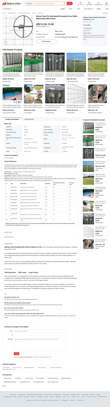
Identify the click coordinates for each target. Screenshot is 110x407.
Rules (107, 9)
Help (78, 9)
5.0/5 (88, 25)
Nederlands (58, 396)
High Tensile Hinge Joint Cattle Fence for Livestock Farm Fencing (100, 215)
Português (26, 396)
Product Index (84, 394)
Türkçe (88, 396)
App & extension (88, 9)
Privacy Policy (80, 400)
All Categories (7, 9)
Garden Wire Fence (25, 382)
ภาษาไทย (83, 396)
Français (33, 396)
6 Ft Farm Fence (42, 367)
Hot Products (13, 394)
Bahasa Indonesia (102, 396)
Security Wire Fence (38, 382)
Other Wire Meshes (29, 367)
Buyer (70, 9)
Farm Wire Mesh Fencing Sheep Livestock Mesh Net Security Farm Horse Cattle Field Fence (100, 124)
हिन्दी (78, 396)
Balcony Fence (17, 367)
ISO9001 (64, 127)
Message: (10, 339)
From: (11, 331)
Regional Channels (75, 394)
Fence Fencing (29, 378)
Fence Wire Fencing (53, 378)
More (84, 39)
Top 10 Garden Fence (53, 382)
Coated (26, 132)
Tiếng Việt (94, 396)
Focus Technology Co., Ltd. (43, 400)
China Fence (18, 378)
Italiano (46, 396)
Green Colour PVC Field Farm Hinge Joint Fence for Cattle (100, 137)
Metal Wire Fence (66, 378)
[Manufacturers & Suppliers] (11, 3)
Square (26, 129)
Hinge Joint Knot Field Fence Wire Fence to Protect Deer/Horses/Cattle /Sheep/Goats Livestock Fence (100, 202)
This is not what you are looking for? (23, 357)
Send (16, 353)
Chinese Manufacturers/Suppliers (34, 394)
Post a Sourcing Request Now (43, 357)
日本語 (73, 396)
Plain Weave (65, 132)
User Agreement (64, 400)
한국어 (68, 396)
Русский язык (39, 396)
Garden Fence (7, 378)
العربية (64, 396)
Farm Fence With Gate (55, 367)
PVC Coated (65, 129)
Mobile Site (92, 394)
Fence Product (40, 378)
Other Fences (6, 367)
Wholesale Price (57, 394)
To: (12, 335)
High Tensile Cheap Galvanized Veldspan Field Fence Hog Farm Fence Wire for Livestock (100, 175)
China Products (21, 394)
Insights (98, 394)
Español (20, 396)
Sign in (106, 4)
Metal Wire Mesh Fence (10, 382)
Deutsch (52, 396)
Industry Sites (66, 394)
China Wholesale (48, 394)
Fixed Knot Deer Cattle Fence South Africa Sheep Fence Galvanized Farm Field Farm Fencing (100, 149)
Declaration (72, 400)
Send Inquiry (46, 41)
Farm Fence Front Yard (9, 369)
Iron (25, 135)
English (15, 396)
